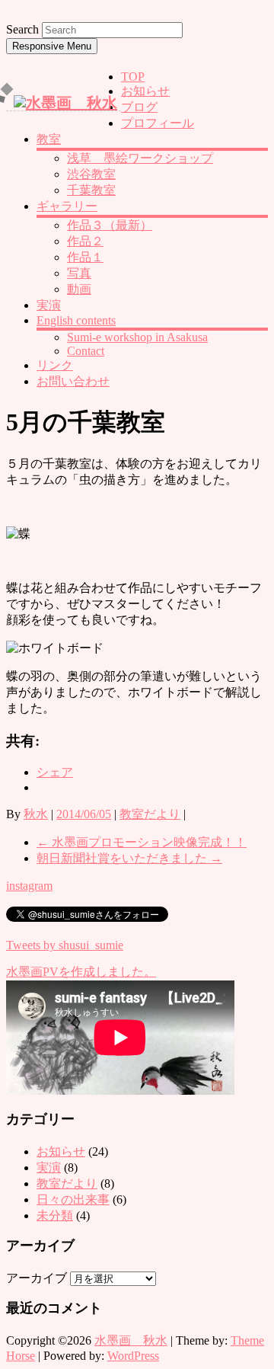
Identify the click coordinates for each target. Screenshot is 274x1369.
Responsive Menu (51, 46)
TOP (133, 76)
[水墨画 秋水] (65, 102)
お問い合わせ (73, 381)
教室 (49, 139)
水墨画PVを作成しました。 (81, 971)
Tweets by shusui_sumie (64, 945)
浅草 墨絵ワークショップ (140, 158)
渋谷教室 (91, 174)
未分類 (55, 1215)
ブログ (139, 107)
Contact (85, 350)
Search (22, 29)
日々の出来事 (73, 1199)
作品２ (85, 241)
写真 (79, 273)
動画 (79, 289)
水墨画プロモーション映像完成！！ (142, 842)
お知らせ (145, 91)
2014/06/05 (83, 814)
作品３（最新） (109, 225)
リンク (55, 365)
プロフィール (157, 123)
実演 (49, 305)
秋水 (36, 814)
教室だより (149, 814)
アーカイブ (36, 1277)
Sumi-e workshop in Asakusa (137, 337)
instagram (29, 885)
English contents (76, 320)
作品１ (85, 257)
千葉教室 (91, 190)
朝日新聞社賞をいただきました (129, 858)
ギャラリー (67, 206)
